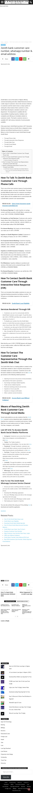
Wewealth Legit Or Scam (15, 702)
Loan (2, 745)
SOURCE (3, 511)
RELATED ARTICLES (10, 601)
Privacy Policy (12, 782)
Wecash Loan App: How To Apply (17, 713)
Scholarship (4, 757)
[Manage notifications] (29, 789)
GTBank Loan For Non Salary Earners (5, 605)
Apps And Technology (6, 721)
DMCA (12, 784)
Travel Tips (3, 760)
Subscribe (6, 777)
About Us (20, 782)
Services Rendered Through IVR (11, 160)
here (29, 372)
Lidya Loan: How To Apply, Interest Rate (19, 687)
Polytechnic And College (7, 754)
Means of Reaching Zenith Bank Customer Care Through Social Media (14, 166)
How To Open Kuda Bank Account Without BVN (8, 594)
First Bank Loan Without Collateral (16, 605)
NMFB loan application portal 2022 (26, 605)
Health (2, 739)
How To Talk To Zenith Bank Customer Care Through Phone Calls (16, 154)
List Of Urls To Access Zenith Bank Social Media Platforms (16, 168)
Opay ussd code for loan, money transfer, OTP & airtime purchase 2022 (5, 611)
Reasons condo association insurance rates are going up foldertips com (26, 611)
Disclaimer (6, 784)
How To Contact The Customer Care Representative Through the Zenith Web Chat (15, 162)
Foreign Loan (4, 736)
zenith (6, 580)
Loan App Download (5, 748)
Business (3, 730)
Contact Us (26, 782)
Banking (6, 42)
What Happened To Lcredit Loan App (26, 593)
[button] (30, 2)
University (3, 763)
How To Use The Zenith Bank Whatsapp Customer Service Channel (17, 171)
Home (2, 42)
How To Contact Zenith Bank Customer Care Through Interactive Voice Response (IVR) (16, 157)
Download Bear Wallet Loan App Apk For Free (20, 676)
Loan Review (4, 751)
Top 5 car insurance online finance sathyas (16, 610)
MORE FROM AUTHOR (22, 601)
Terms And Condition (20, 784)
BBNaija (3, 727)
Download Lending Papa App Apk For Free (19, 692)
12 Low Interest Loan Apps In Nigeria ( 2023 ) (20, 672)
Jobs (2, 742)
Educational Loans (5, 733)
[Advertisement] (16, 23)
